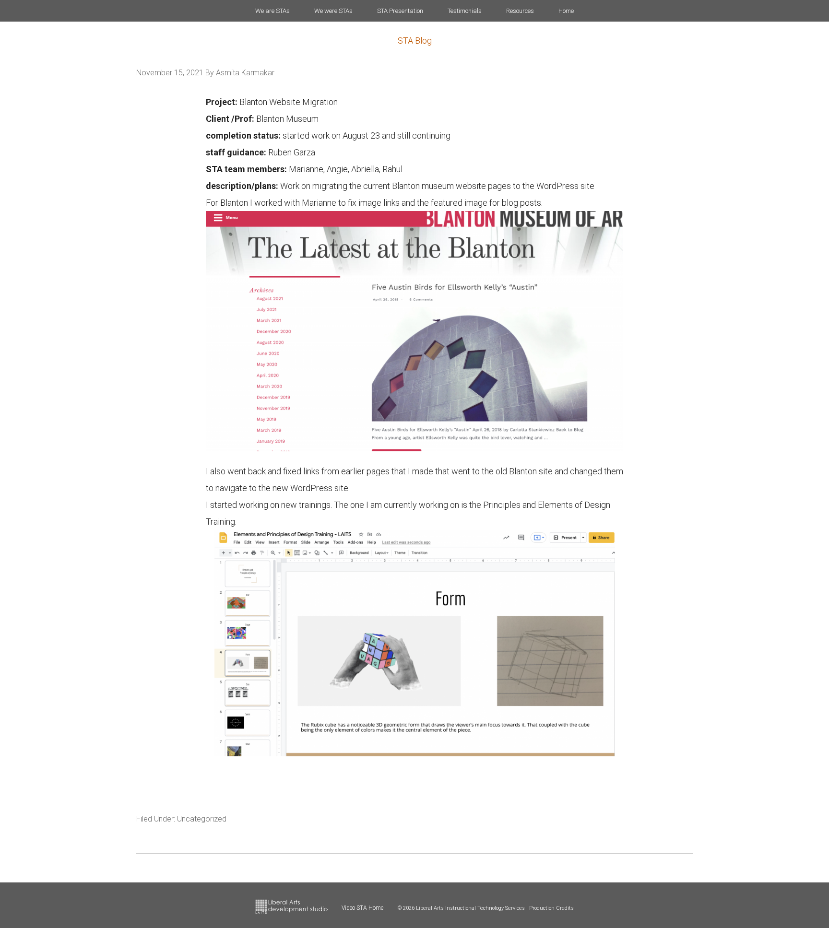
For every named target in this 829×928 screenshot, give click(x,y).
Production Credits (551, 908)
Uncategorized (201, 818)
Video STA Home (362, 908)
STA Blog (415, 40)
